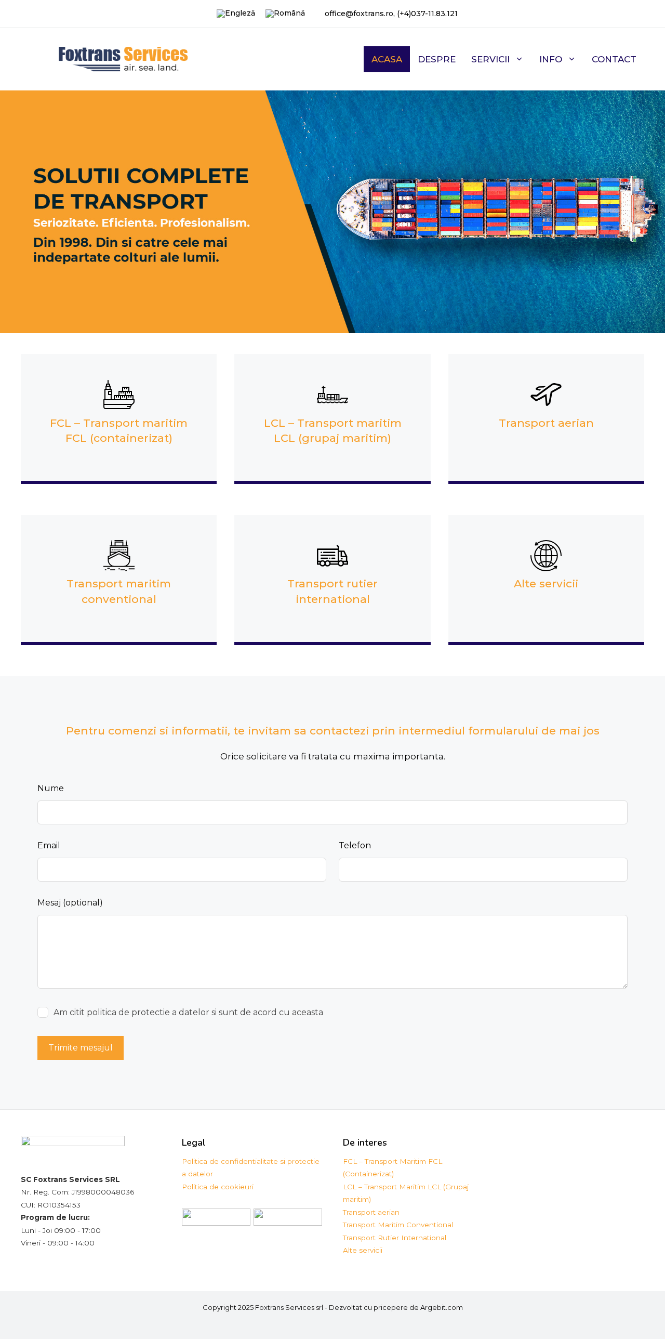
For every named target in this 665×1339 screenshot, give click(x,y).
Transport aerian (546, 422)
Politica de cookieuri (218, 1187)
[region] (332, 211)
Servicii (490, 59)
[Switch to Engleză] (235, 14)
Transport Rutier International (394, 1237)
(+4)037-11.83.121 (427, 13)
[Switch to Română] (285, 14)
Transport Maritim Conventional (398, 1224)
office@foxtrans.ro (359, 13)
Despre (437, 59)
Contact (614, 59)
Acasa (386, 59)
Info (550, 59)
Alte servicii (546, 583)
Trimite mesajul (80, 1048)
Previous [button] (13, 209)
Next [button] (652, 209)
